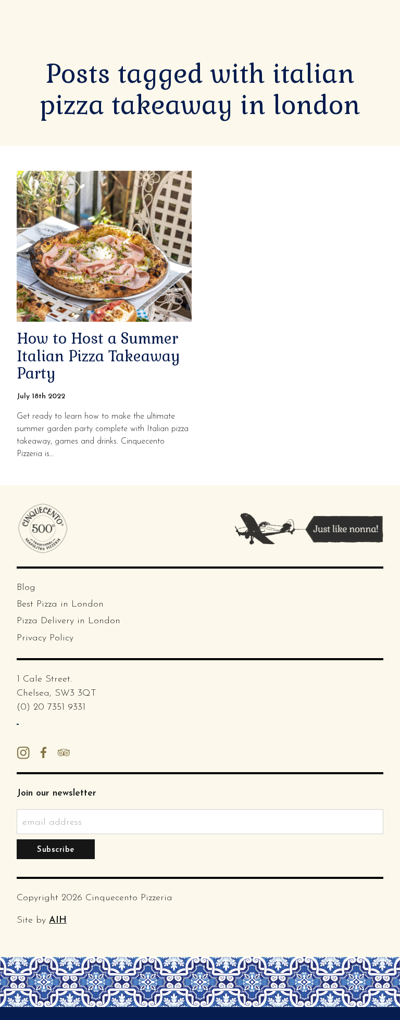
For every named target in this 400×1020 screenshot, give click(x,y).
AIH (58, 920)
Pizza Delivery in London (68, 621)
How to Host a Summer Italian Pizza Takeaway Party (98, 356)
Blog (26, 588)
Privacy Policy (45, 638)
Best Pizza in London (60, 604)
